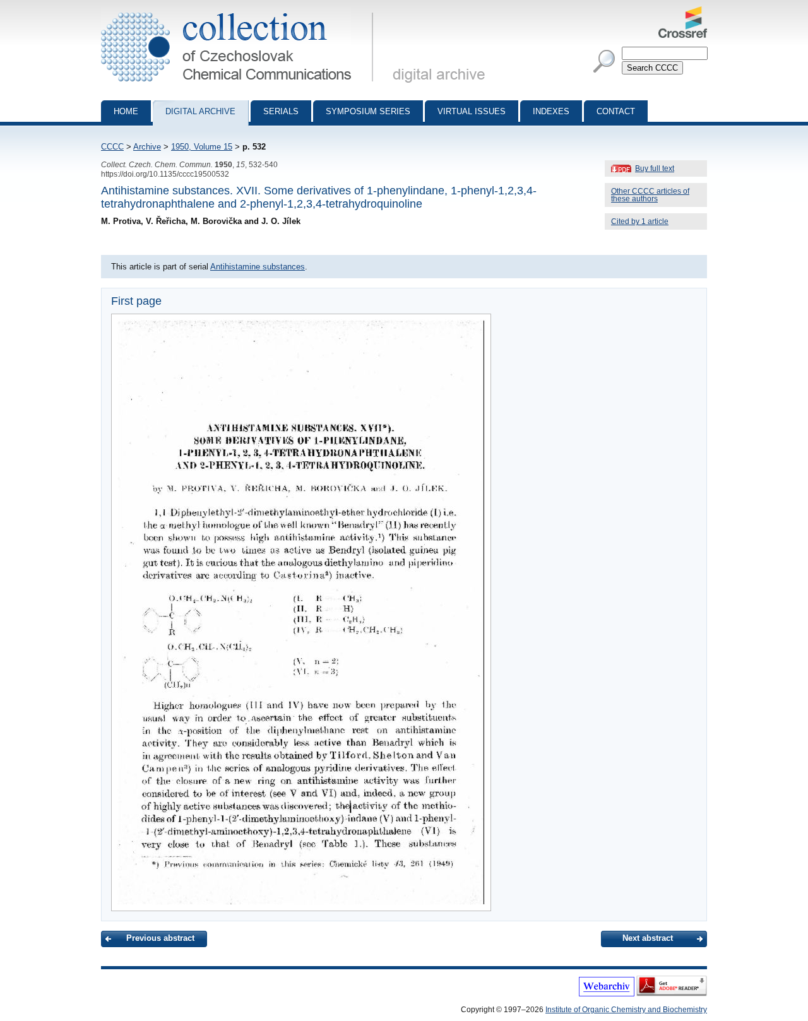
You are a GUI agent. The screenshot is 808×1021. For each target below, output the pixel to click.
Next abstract (647, 938)
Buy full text (654, 168)
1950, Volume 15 (201, 146)
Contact (616, 111)
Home (126, 111)
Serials (281, 111)
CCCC (112, 146)
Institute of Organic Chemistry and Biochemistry (626, 1009)
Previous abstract (160, 938)
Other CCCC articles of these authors (650, 195)
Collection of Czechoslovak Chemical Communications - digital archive (241, 11)
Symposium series (368, 111)
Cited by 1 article (639, 221)
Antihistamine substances (257, 266)
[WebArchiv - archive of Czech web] (606, 994)
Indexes (551, 111)
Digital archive (200, 111)
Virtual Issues (471, 111)
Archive (147, 146)
